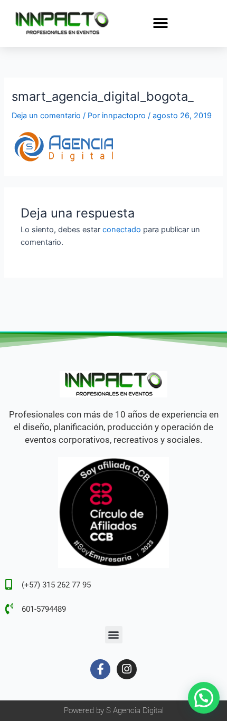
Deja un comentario (46, 115)
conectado (121, 229)
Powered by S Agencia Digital (114, 710)
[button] (161, 23)
